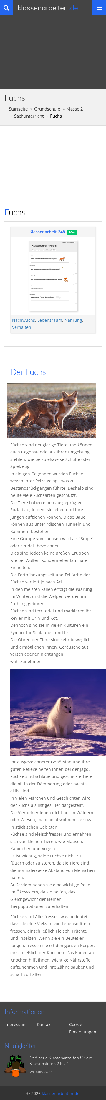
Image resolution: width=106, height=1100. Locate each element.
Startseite (18, 109)
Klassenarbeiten (48, 7)
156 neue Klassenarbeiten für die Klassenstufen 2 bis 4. (60, 1060)
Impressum (15, 1024)
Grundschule (47, 109)
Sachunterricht (29, 116)
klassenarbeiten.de (61, 1093)
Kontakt (44, 1024)
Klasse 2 (75, 109)
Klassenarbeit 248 (47, 232)
